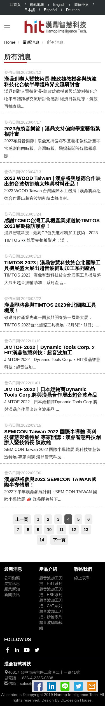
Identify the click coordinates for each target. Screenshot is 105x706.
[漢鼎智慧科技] (55, 22)
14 (41, 540)
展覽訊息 (12, 584)
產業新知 (12, 589)
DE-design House (76, 700)
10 (49, 529)
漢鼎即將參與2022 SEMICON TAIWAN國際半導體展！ (50, 482)
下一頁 (59, 540)
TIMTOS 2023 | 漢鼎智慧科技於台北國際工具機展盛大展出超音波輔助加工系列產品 (52, 265)
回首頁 (15, 5)
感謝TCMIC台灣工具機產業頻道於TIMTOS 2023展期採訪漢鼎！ (52, 223)
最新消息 (31, 42)
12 (73, 529)
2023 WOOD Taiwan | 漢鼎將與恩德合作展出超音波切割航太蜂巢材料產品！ (52, 181)
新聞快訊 (12, 595)
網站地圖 (37, 5)
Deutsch (73, 10)
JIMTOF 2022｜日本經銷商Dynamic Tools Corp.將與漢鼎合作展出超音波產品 (50, 392)
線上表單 (82, 578)
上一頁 (21, 519)
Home (9, 42)
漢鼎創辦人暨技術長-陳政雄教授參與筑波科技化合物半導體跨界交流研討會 (50, 81)
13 (86, 529)
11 (61, 529)
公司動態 (12, 578)
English (59, 5)
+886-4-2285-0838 (36, 678)
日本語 (29, 10)
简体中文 (81, 5)
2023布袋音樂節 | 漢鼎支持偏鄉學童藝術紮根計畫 (52, 131)
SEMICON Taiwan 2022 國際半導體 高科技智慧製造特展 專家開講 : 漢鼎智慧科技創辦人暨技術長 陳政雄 (52, 437)
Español (50, 10)
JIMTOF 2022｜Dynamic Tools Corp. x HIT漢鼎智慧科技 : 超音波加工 (49, 350)
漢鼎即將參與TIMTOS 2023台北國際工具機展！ (50, 307)
